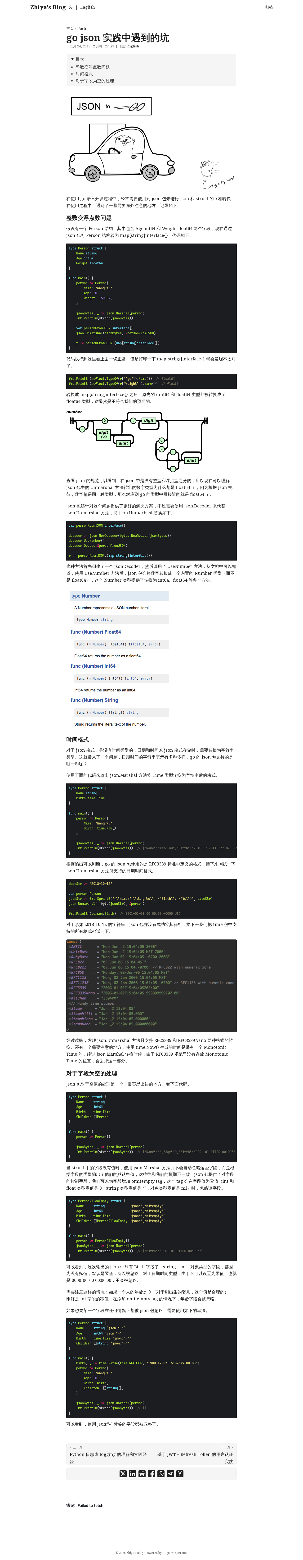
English (87, 7)
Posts (82, 28)
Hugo (166, 1553)
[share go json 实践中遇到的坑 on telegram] (170, 1473)
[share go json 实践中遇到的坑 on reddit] (142, 1473)
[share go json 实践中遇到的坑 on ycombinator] (179, 1473)
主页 (70, 28)
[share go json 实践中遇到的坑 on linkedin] (132, 1473)
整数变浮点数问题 (93, 67)
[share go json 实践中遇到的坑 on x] (123, 1473)
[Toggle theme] (70, 7)
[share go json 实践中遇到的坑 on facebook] (151, 1473)
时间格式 (84, 74)
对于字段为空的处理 (95, 80)
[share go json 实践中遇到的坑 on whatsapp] (161, 1473)
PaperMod (180, 1553)
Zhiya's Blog (48, 7)
